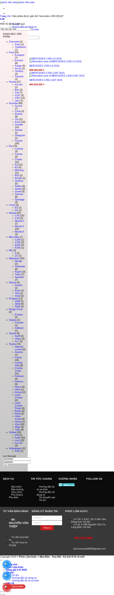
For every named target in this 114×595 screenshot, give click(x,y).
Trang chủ (11, 13)
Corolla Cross (19, 369)
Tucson (19, 140)
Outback (19, 328)
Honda (12, 82)
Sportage (19, 199)
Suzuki (12, 333)
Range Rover (16, 309)
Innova (18, 392)
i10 (16, 119)
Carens (19, 154)
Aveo (17, 44)
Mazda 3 (19, 226)
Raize (18, 411)
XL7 (17, 341)
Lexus (12, 205)
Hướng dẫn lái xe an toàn (25, 580)
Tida (17, 293)
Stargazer (20, 135)
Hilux (17, 389)
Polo (17, 451)
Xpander (19, 277)
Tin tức (10, 21)
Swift (17, 336)
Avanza (19, 352)
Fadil (17, 437)
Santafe (19, 124)
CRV (17, 98)
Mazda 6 (19, 231)
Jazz (17, 100)
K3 (16, 165)
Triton (18, 274)
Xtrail (17, 296)
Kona (17, 122)
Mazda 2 (19, 221)
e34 (17, 435)
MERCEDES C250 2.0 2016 (44, 66)
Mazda (12, 213)
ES (16, 207)
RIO (17, 175)
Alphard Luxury (19, 348)
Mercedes (14, 237)
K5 (16, 167)
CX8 (17, 218)
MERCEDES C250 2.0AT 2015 (45, 80)
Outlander (20, 266)
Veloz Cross (18, 417)
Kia (10, 146)
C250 (18, 242)
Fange (18, 66)
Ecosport (19, 55)
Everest (19, 60)
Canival (19, 148)
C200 (18, 239)
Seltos (18, 186)
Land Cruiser (19, 396)
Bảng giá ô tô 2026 (16, 19)
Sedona (19, 181)
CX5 (17, 215)
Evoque (19, 314)
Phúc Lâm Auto (14, 567)
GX (16, 210)
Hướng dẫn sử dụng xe (24, 27)
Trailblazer (20, 47)
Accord (18, 84)
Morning (19, 170)
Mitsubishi (14, 258)
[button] (2, 19)
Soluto (18, 189)
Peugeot (13, 298)
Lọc (5, 465)
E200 (17, 245)
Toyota (12, 344)
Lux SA (18, 443)
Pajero (18, 272)
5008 (17, 306)
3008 (17, 304)
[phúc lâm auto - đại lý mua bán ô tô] (17, 2)
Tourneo (19, 76)
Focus (18, 68)
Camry (18, 357)
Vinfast (12, 432)
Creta (18, 111)
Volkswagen (15, 448)
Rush (17, 413)
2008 (17, 301)
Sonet (18, 191)
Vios (17, 424)
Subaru (13, 320)
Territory (19, 71)
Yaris (17, 429)
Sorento (19, 194)
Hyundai (13, 103)
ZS (16, 255)
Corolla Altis (19, 364)
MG (11, 250)
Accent (18, 106)
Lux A (18, 440)
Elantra (18, 114)
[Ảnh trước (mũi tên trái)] (1, 594)
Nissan (12, 282)
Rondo (18, 178)
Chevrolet (14, 41)
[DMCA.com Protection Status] (66, 484)
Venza (18, 421)
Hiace (18, 387)
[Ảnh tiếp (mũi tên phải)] (4, 594)
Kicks (18, 290)
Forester (19, 322)
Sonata (18, 130)
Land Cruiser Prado (19, 405)
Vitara (18, 338)
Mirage (18, 261)
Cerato (18, 159)
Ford (11, 52)
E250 (17, 247)
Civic (17, 95)
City (17, 92)
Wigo (17, 427)
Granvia (19, 381)
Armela (18, 285)
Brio (17, 90)
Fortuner (19, 376)
